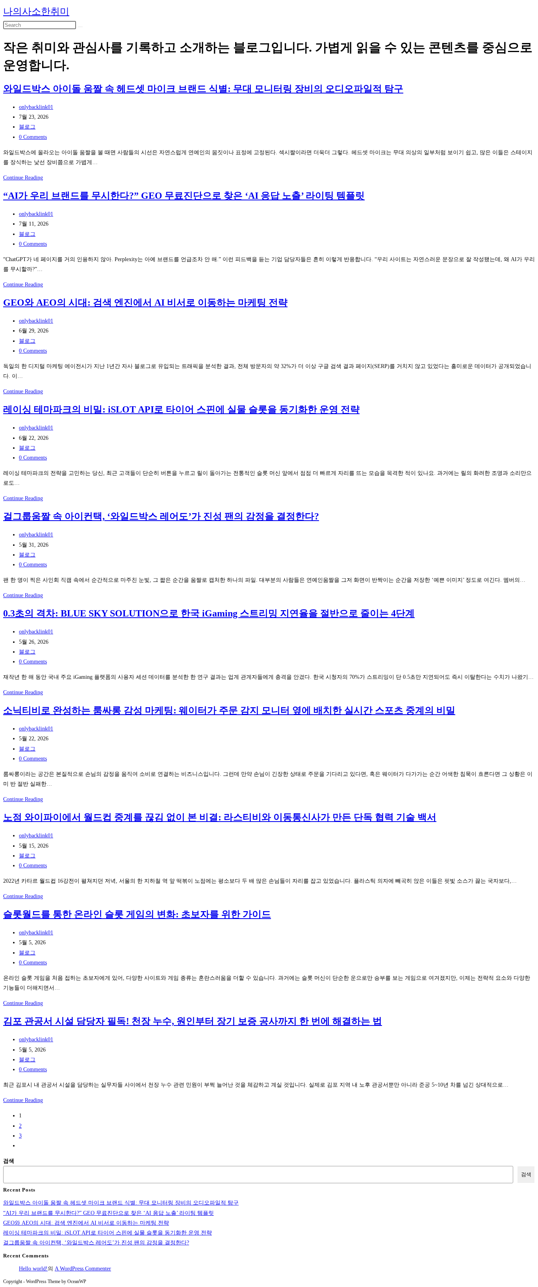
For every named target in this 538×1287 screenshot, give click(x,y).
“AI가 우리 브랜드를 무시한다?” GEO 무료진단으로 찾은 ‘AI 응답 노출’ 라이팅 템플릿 (184, 196)
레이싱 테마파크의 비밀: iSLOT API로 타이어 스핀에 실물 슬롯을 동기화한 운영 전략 (181, 409)
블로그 (27, 127)
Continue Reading (23, 178)
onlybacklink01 (36, 107)
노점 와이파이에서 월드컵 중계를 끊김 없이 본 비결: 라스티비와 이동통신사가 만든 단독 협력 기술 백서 (219, 817)
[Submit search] (80, 27)
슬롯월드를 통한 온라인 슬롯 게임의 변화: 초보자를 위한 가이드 (137, 914)
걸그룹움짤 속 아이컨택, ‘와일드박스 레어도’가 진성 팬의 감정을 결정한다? (161, 516)
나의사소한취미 (36, 11)
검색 (8, 1161)
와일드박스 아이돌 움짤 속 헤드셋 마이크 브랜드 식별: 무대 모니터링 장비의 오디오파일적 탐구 (203, 89)
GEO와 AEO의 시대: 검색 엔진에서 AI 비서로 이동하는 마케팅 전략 (145, 302)
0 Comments (33, 137)
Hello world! (33, 1269)
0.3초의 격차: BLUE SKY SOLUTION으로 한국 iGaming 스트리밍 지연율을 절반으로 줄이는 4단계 (209, 613)
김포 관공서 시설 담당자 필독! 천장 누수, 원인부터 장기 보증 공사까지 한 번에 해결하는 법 (192, 1021)
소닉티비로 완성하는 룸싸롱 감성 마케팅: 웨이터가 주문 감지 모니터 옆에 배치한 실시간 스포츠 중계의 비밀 (229, 710)
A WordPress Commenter (83, 1269)
